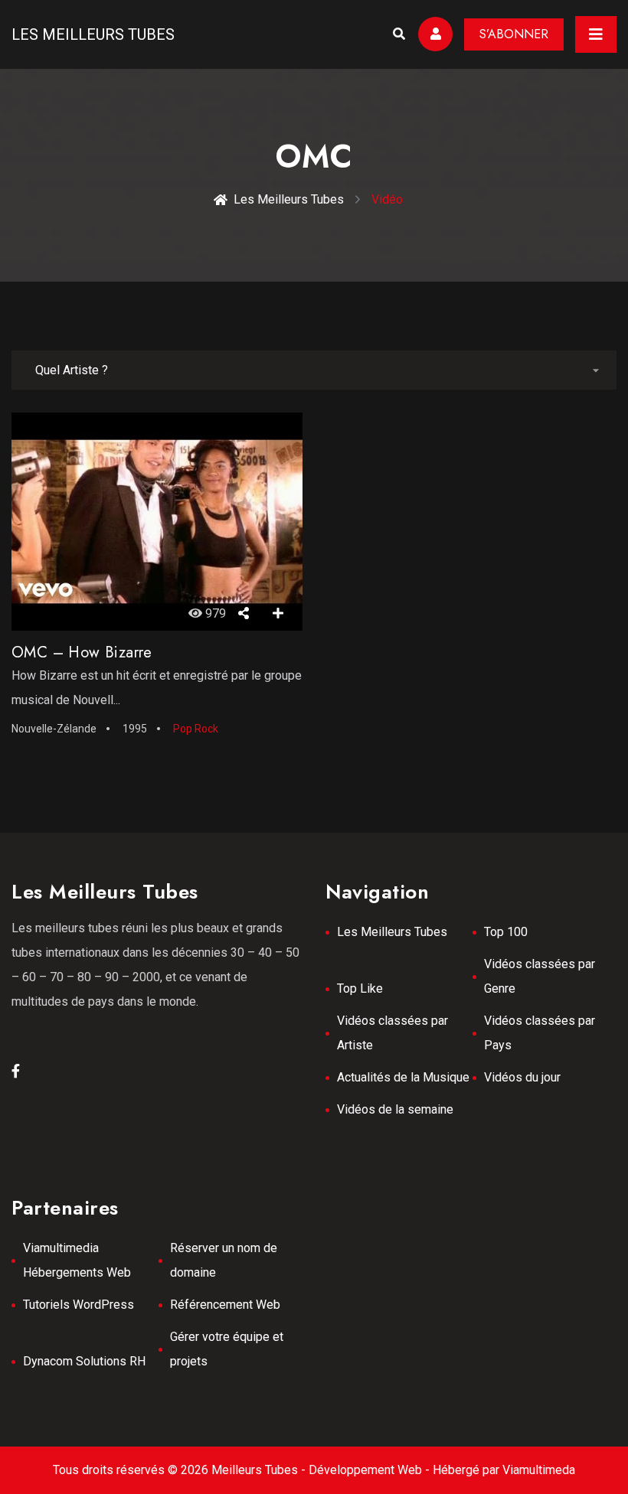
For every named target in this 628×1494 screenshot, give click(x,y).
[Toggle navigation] (596, 34)
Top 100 (506, 932)
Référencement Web (225, 1304)
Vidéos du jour (522, 1077)
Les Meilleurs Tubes (93, 34)
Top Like (360, 988)
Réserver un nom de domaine (223, 1260)
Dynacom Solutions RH (84, 1361)
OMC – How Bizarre (81, 652)
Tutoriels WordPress (78, 1304)
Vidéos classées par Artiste (392, 1032)
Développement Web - (371, 1470)
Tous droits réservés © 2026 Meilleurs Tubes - (181, 1470)
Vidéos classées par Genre (539, 976)
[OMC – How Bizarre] (157, 522)
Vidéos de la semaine (395, 1109)
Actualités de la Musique (403, 1077)
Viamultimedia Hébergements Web (77, 1260)
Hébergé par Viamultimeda (504, 1470)
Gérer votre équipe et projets (226, 1348)
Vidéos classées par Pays (539, 1032)
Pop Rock (195, 729)
